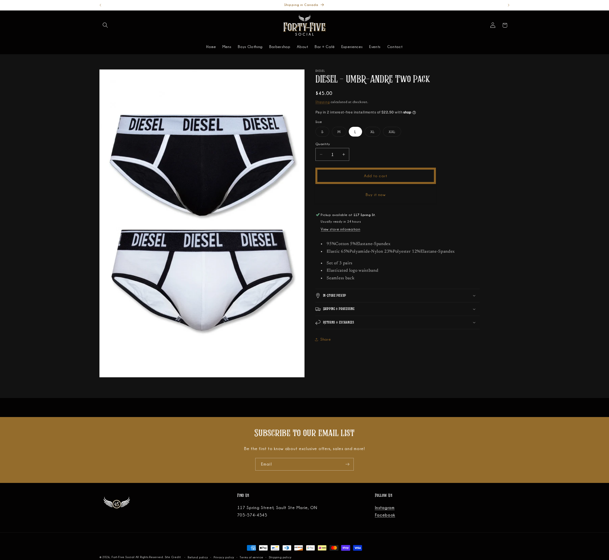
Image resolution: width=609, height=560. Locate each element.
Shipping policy (280, 557)
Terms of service (251, 557)
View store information (340, 229)
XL (375, 133)
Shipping (322, 101)
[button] (105, 25)
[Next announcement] (508, 5)
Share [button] (325, 339)
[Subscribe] (347, 464)
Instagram (385, 507)
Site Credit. (173, 557)
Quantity (322, 144)
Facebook (385, 514)
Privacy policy (224, 557)
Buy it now (376, 194)
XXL (395, 133)
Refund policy (198, 557)
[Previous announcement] (100, 5)
